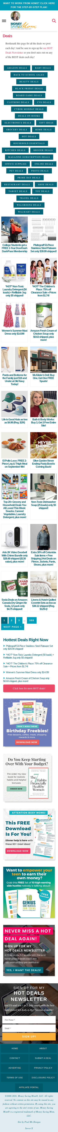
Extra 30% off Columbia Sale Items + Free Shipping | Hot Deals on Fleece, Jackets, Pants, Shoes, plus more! (43, 558)
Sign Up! (29, 1036)
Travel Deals (29, 198)
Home (15, 1048)
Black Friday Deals (29, 88)
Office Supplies (16, 163)
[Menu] (4, 21)
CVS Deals (44, 102)
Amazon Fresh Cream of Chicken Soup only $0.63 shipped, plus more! (26, 679)
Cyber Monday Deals (29, 109)
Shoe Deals (46, 184)
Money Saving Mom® (23, 25)
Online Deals (44, 163)
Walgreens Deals (29, 204)
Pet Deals (16, 170)
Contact (15, 1058)
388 (31, 620)
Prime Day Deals (29, 177)
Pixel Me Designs (32, 1121)
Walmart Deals (29, 211)
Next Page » (13, 627)
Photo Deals (40, 170)
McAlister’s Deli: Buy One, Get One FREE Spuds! (43, 378)
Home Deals (43, 129)
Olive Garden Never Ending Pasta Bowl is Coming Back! (43, 463)
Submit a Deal (43, 1058)
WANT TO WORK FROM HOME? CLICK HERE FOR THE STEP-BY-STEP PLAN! (29, 5)
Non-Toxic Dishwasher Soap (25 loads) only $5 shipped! (43, 505)
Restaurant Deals (17, 184)
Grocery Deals (16, 129)
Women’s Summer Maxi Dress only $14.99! (27, 672)
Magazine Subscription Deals (29, 157)
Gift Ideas (46, 122)
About (43, 1048)
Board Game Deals (29, 95)
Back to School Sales (29, 74)
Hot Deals (29, 136)
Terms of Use (15, 1078)
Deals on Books (29, 115)
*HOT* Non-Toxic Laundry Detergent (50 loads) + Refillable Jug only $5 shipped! (28, 656)
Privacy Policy (43, 1068)
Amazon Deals (17, 67)
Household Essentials (29, 143)
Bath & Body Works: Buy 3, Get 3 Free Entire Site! (43, 422)
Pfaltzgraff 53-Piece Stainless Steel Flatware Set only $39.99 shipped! (43, 248)
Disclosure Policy (43, 1078)
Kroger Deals (43, 150)
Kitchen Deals (15, 150)
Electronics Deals (18, 122)
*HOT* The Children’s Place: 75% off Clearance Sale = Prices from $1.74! (28, 665)
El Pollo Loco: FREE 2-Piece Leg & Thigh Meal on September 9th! (14, 463)
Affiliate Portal (29, 1087)
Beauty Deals (29, 81)
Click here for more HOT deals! (29, 688)
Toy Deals (42, 191)
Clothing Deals (18, 102)
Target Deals (18, 191)
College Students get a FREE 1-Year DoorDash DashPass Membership (14, 248)
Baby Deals (43, 67)
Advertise (15, 1068)
